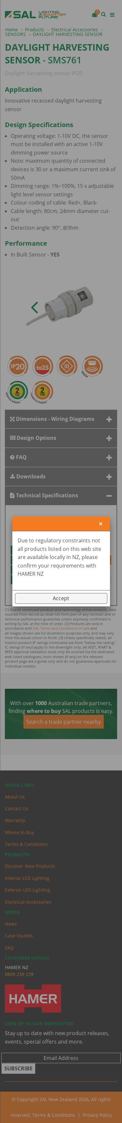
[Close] (100, 524)
